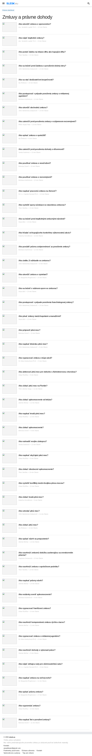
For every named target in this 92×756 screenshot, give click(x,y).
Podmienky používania (11, 750)
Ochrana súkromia (28, 750)
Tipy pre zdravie (28, 753)
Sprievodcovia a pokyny (12, 753)
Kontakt (39, 750)
